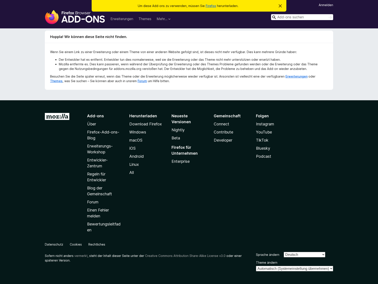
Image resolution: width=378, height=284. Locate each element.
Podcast (263, 156)
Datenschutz (54, 244)
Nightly (178, 130)
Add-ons (95, 116)
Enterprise (181, 161)
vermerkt (81, 256)
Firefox (211, 6)
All (131, 172)
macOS (135, 140)
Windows (137, 132)
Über (91, 124)
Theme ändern (266, 262)
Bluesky (263, 148)
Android (136, 156)
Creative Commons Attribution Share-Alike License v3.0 (185, 256)
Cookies (76, 244)
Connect (221, 124)
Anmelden (326, 5)
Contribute (223, 132)
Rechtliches (96, 244)
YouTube (264, 132)
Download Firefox (145, 124)
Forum (142, 81)
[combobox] (302, 17)
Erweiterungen (121, 19)
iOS (132, 148)
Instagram (265, 124)
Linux (134, 164)
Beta (176, 138)
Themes (144, 19)
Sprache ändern (267, 254)
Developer (223, 140)
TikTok (262, 140)
